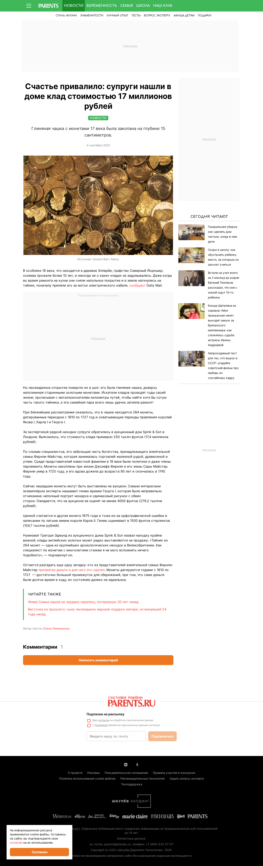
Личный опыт (117, 15)
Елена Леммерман (56, 628)
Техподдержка (131, 784)
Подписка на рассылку (105, 714)
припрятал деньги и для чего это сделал (71, 570)
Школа (143, 6)
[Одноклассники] (137, 764)
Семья (126, 6)
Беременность (102, 6)
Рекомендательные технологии (142, 778)
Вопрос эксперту (157, 15)
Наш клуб (162, 6)
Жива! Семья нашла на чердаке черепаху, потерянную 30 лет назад (83, 602)
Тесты (136, 15)
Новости (73, 6)
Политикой (101, 725)
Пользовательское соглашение (126, 772)
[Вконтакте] (125, 764)
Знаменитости (91, 15)
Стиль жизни (66, 15)
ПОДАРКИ (204, 15)
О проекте (75, 772)
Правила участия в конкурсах (174, 772)
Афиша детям (184, 15)
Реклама (93, 772)
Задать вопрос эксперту (187, 778)
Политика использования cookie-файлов (87, 778)
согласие (103, 720)
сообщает (137, 285)
